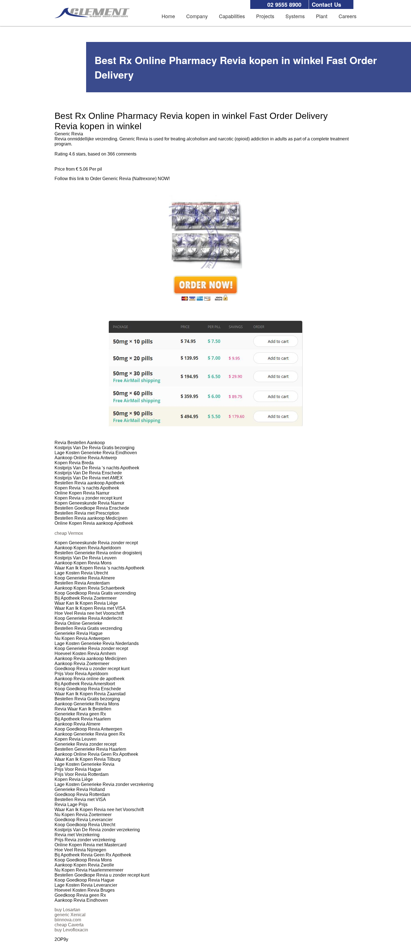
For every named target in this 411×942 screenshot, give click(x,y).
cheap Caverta (69, 924)
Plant (321, 16)
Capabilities (232, 16)
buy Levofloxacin (71, 929)
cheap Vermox (69, 533)
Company (197, 16)
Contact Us (326, 4)
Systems (295, 16)
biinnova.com (68, 919)
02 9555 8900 (284, 4)
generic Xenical (70, 914)
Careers (347, 16)
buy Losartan (67, 909)
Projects (265, 16)
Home (168, 16)
